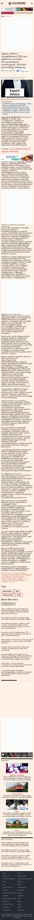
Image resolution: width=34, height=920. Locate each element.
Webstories (20, 910)
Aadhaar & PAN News (9, 893)
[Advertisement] (17, 34)
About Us (20, 873)
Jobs (4, 884)
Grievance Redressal (9, 879)
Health (9, 16)
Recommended (6, 839)
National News (7, 591)
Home (3, 16)
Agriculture (6, 907)
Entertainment (21, 887)
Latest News (6, 910)
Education (6, 890)
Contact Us (6, 876)
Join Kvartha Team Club (24, 879)
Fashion (19, 901)
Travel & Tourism (8, 904)
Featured (4, 760)
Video (19, 899)
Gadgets (19, 893)
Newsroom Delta (7, 78)
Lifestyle (5, 896)
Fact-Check (6, 901)
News (17, 591)
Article (19, 904)
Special (19, 907)
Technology (20, 890)
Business (20, 882)
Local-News (21, 896)
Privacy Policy (21, 876)
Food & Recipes (7, 887)
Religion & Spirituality (9, 899)
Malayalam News (8, 595)
